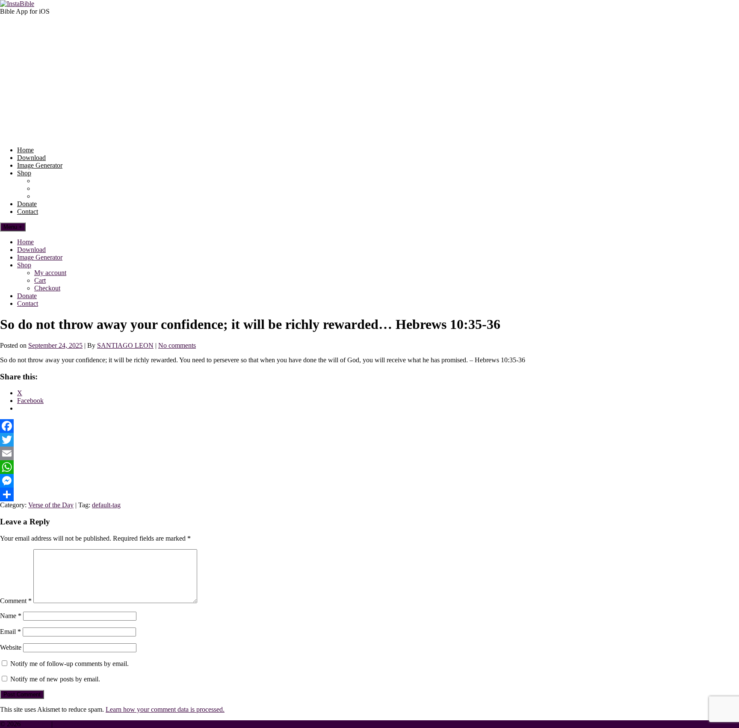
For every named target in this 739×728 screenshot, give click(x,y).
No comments (177, 345)
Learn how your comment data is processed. (165, 709)
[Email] (369, 453)
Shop (24, 173)
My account (50, 180)
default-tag (106, 505)
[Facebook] (369, 426)
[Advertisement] (369, 79)
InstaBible (36, 724)
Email (10, 631)
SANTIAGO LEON (125, 345)
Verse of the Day (51, 505)
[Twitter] (369, 440)
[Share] (369, 494)
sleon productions (78, 724)
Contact (27, 211)
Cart (40, 188)
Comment (16, 600)
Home (25, 150)
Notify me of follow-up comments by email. (69, 663)
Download (31, 157)
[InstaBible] (17, 3)
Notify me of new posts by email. (55, 679)
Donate (27, 203)
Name (10, 615)
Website (10, 647)
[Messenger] (369, 481)
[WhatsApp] (369, 467)
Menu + (12, 227)
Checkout (47, 196)
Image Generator (39, 165)
